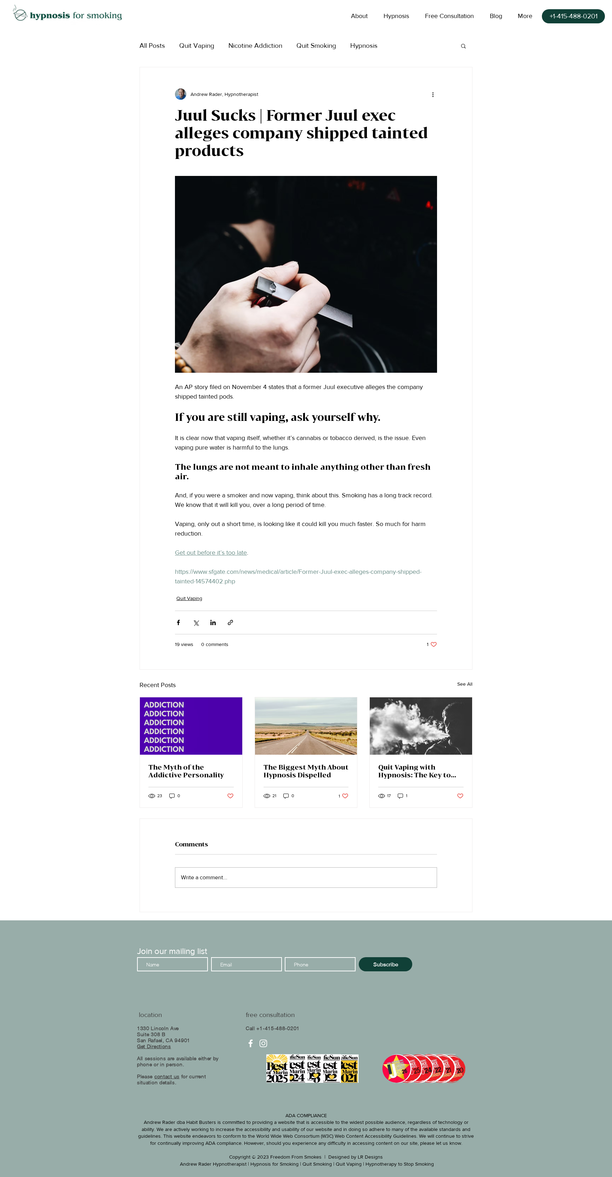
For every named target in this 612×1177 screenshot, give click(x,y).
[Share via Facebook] (178, 622)
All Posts (152, 45)
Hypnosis (364, 45)
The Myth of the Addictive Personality (186, 771)
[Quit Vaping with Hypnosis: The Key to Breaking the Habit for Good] (421, 726)
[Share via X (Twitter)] (195, 622)
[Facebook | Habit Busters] (250, 1043)
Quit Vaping (196, 45)
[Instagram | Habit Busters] (263, 1043)
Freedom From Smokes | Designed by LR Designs (326, 1157)
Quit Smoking (316, 45)
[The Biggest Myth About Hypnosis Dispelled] (306, 726)
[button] (463, 45)
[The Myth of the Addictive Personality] (191, 726)
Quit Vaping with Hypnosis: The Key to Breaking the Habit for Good (417, 771)
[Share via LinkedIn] (213, 622)
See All (464, 684)
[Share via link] (230, 622)
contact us (167, 1076)
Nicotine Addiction (255, 45)
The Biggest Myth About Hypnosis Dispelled (306, 771)
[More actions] (433, 94)
